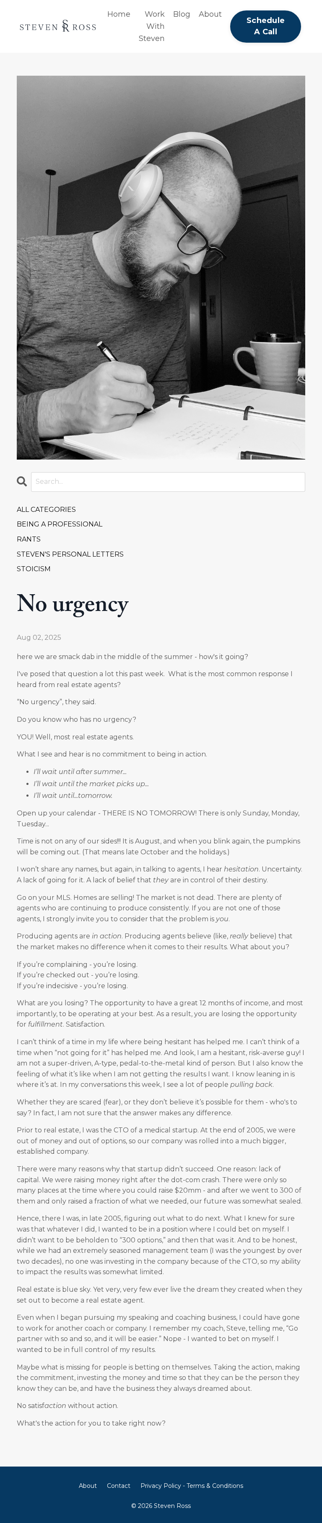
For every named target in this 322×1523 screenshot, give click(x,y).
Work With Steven (152, 26)
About (210, 14)
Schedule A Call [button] (266, 26)
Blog (181, 14)
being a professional (59, 524)
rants (29, 539)
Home (118, 14)
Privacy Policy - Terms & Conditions (191, 1486)
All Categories (46, 510)
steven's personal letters (70, 554)
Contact (118, 1486)
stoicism (34, 569)
